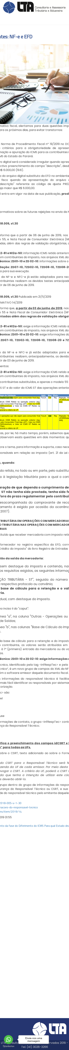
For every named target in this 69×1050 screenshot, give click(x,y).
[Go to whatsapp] (8, 1039)
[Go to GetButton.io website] (8, 1046)
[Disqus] (34, 880)
